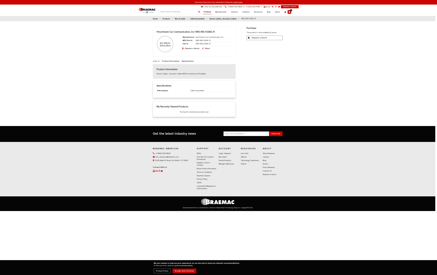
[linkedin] (272, 7)
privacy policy (187, 265)
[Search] (199, 12)
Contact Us (267, 171)
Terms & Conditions (204, 172)
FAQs (199, 153)
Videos (243, 164)
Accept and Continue (184, 271)
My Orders (223, 157)
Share (207, 48)
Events (265, 164)
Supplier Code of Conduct (203, 164)
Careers (266, 157)
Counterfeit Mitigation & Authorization (206, 187)
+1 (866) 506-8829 (234, 7)
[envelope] (154, 171)
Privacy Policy (202, 179)
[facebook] (275, 7)
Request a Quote (289, 6)
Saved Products (225, 160)
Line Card (244, 153)
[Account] (285, 12)
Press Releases (269, 167)
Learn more (238, 2)
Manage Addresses (226, 164)
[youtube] (279, 7)
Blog (264, 160)
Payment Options (203, 176)
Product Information (170, 61)
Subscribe (275, 134)
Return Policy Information (206, 169)
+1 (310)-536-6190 (253, 7)
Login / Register (225, 153)
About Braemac (269, 153)
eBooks (244, 157)
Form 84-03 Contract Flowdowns (205, 158)
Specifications (188, 61)
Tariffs (199, 182)
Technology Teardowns (250, 160)
